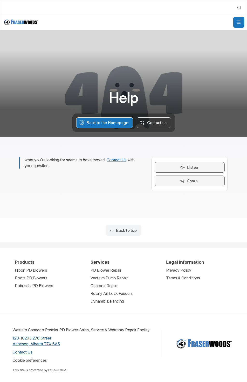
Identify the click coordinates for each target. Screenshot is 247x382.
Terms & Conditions (183, 278)
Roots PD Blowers (31, 278)
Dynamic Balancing (107, 301)
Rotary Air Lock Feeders (111, 293)
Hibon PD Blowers (31, 270)
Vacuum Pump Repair (109, 278)
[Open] (238, 22)
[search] (239, 7)
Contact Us (116, 159)
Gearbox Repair (104, 285)
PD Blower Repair (105, 270)
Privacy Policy (178, 270)
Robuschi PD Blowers (34, 285)
